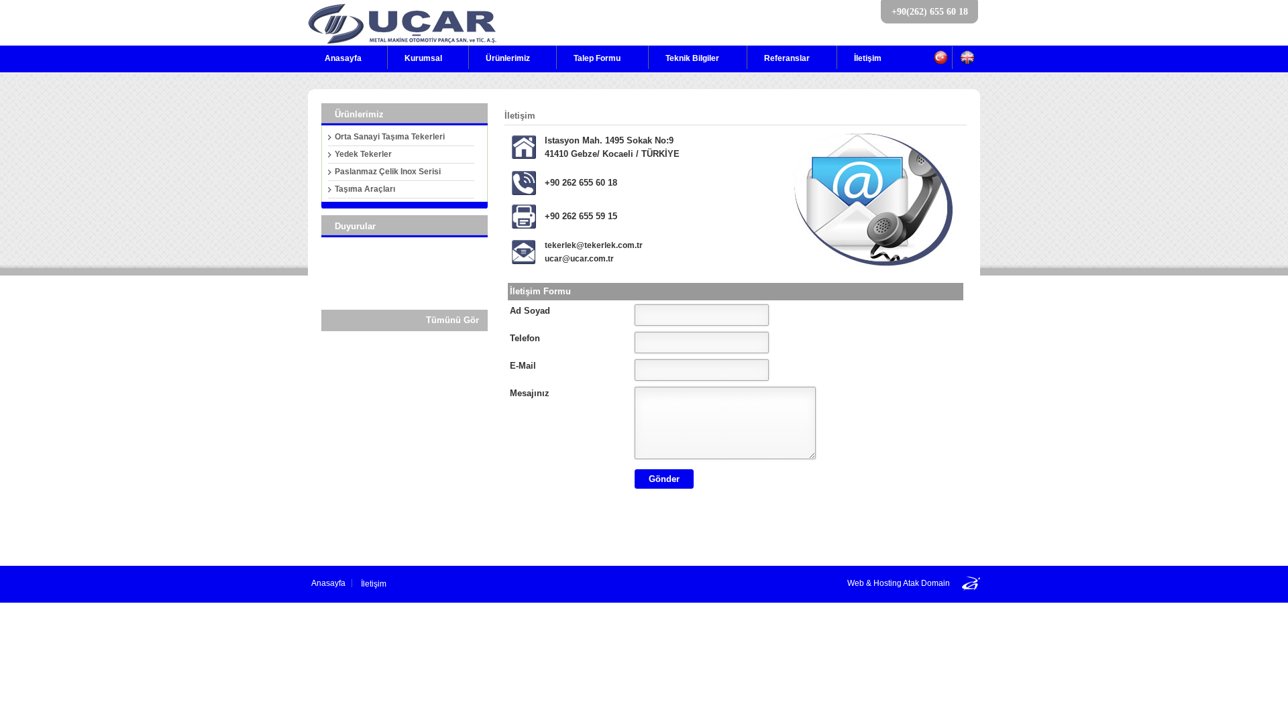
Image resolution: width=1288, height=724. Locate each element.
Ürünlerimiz (508, 58)
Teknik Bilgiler (692, 58)
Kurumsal (423, 58)
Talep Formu (597, 58)
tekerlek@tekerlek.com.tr (594, 245)
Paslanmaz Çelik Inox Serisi (388, 171)
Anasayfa (343, 58)
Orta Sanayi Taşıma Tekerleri (390, 136)
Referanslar (787, 58)
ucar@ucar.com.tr (579, 258)
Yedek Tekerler (363, 154)
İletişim (867, 58)
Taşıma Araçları (365, 189)
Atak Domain (926, 583)
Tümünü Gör (452, 320)
